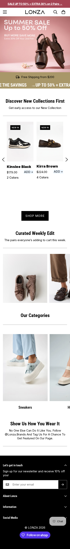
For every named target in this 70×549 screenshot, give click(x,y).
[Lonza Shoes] (35, 12)
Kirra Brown (47, 166)
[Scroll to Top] (63, 532)
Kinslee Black (19, 167)
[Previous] (3, 159)
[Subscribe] (62, 484)
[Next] (67, 159)
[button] (63, 12)
